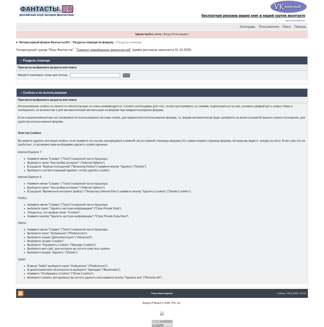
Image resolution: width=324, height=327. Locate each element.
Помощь (300, 26)
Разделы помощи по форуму (93, 42)
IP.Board (156, 302)
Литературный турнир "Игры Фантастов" (45, 50)
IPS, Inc (176, 302)
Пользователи (269, 26)
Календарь (247, 26)
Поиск (286, 26)
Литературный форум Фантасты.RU (44, 42)
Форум (147, 302)
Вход (167, 34)
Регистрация (179, 34)
